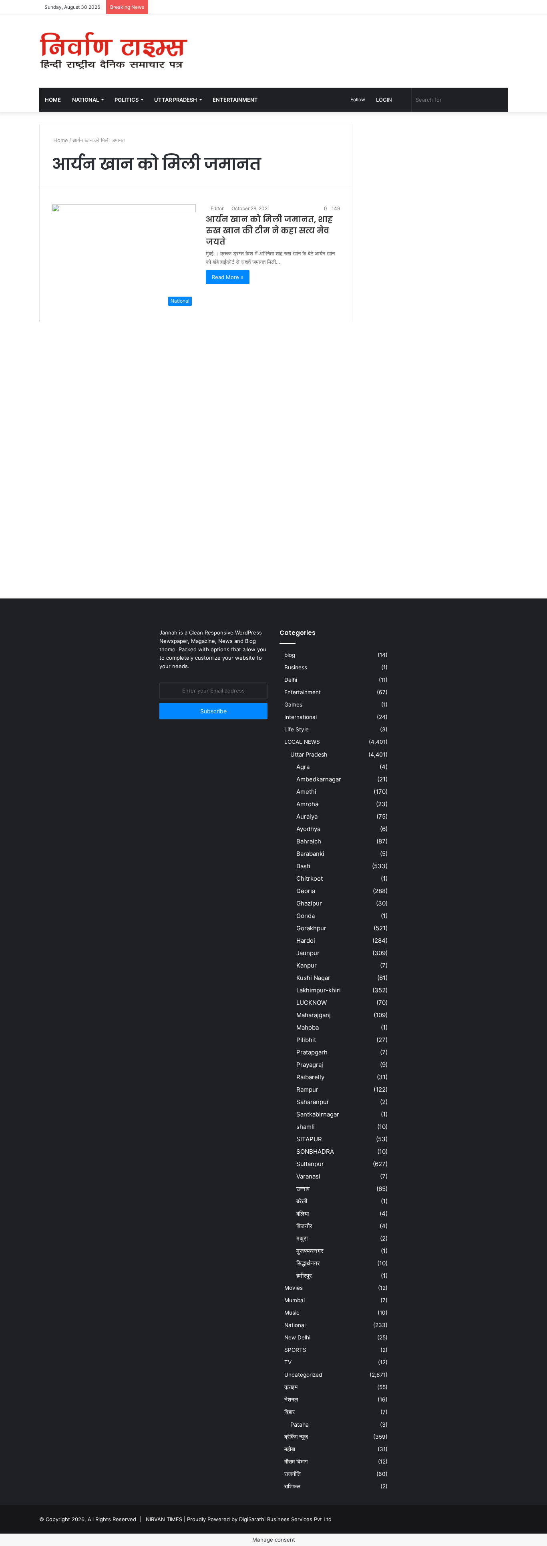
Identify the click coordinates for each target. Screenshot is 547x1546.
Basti (303, 866)
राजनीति (292, 1474)
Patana (299, 1424)
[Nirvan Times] (113, 51)
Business (295, 667)
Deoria (305, 891)
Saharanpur (312, 1102)
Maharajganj (313, 1015)
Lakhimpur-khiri (318, 990)
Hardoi (305, 940)
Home (53, 99)
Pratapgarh (312, 1052)
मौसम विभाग (296, 1461)
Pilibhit (306, 1040)
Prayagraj (309, 1064)
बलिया (302, 1213)
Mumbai (294, 1300)
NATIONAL (85, 99)
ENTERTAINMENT (235, 99)
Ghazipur (309, 903)
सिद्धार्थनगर (308, 1263)
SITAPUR (309, 1139)
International (300, 717)
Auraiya (307, 816)
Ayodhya (308, 829)
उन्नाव (303, 1189)
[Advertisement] (353, 40)
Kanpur (306, 965)
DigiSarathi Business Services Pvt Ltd (285, 1519)
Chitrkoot (309, 878)
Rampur (307, 1089)
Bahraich (308, 841)
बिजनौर (304, 1226)
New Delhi (297, 1337)
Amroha (307, 804)
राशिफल (292, 1486)
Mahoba (307, 1027)
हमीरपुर (304, 1275)
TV (288, 1362)
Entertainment (302, 692)
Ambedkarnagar (318, 779)
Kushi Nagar (313, 978)
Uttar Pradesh (308, 754)
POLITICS (127, 99)
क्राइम (291, 1387)
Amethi (306, 791)
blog (289, 655)
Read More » (227, 277)
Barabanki (310, 853)
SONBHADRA (315, 1151)
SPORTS (295, 1350)
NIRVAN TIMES (164, 1519)
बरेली (301, 1201)
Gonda (305, 916)
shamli (305, 1126)
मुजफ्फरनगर (310, 1251)
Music (292, 1312)
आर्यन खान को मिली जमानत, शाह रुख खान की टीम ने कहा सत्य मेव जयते (269, 230)
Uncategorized (303, 1374)
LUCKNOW (311, 1002)
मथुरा (302, 1238)
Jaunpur (308, 953)
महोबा (289, 1449)
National (295, 1325)
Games (293, 704)
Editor (217, 208)
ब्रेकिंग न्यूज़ (296, 1437)
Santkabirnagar (317, 1114)
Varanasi (308, 1176)
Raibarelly (310, 1077)
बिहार (289, 1412)
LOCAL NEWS (302, 742)
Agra (303, 767)
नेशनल (291, 1399)
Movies (293, 1288)
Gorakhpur (311, 928)
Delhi (290, 680)
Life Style (296, 729)
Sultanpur (310, 1164)
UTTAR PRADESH (175, 99)
